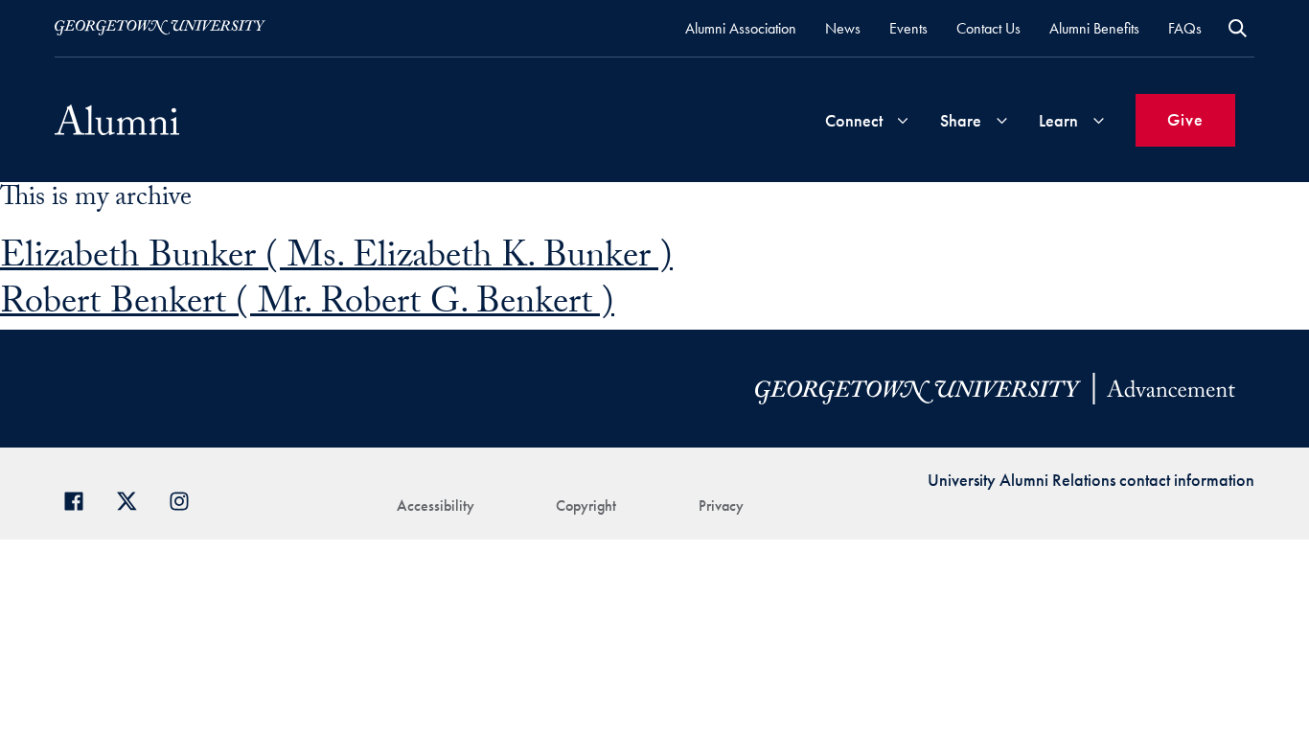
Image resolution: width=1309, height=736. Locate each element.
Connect (854, 120)
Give (1185, 119)
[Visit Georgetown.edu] (160, 27)
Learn (1058, 120)
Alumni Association (740, 28)
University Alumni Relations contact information (1091, 480)
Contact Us (988, 28)
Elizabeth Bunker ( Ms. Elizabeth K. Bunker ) (336, 260)
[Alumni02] (117, 119)
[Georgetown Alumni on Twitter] (133, 499)
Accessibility (435, 505)
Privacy (721, 505)
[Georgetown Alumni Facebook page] (81, 499)
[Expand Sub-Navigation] (902, 120)
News (843, 28)
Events (908, 28)
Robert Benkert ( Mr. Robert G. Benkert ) (307, 306)
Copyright (586, 505)
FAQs (1185, 28)
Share (960, 120)
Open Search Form (1237, 28)
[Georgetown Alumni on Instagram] (186, 499)
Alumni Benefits (1094, 28)
